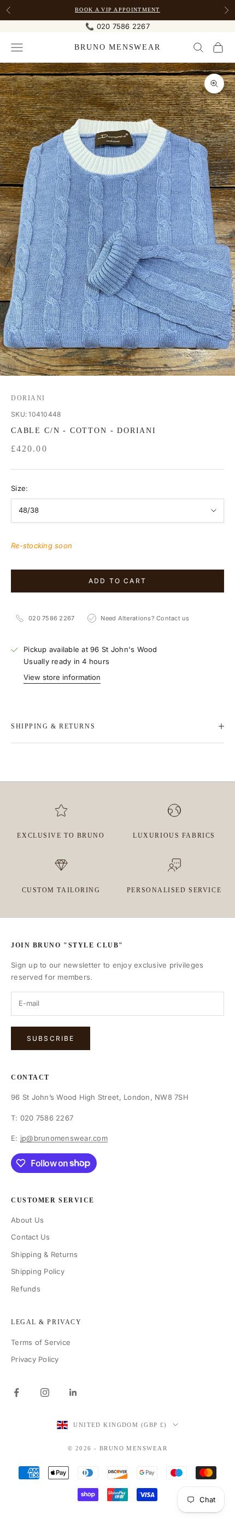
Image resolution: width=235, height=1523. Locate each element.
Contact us (173, 618)
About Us (27, 1220)
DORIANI (28, 398)
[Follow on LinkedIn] (73, 1392)
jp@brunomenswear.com (64, 1138)
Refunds (25, 1288)
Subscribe (50, 1038)
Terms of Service (40, 1342)
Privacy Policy (35, 1359)
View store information (62, 677)
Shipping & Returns (44, 1254)
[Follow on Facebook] (16, 1392)
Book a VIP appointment (117, 10)
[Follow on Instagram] (44, 1392)
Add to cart (117, 581)
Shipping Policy (37, 1271)
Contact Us (30, 1236)
